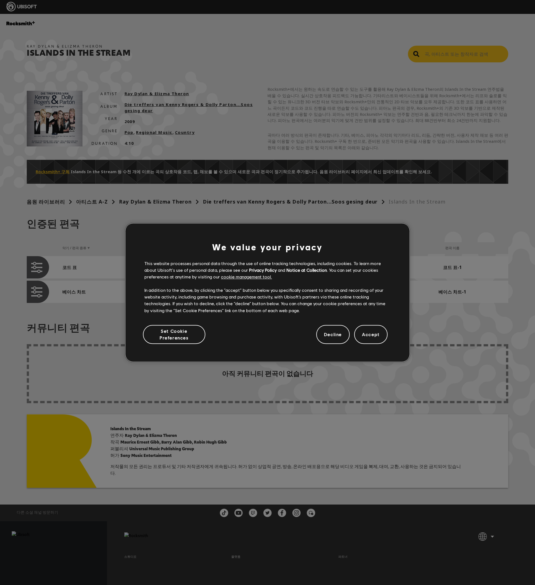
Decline (333, 334)
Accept (371, 334)
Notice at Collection (306, 270)
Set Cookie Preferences (174, 334)
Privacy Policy (263, 270)
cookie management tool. (246, 276)
